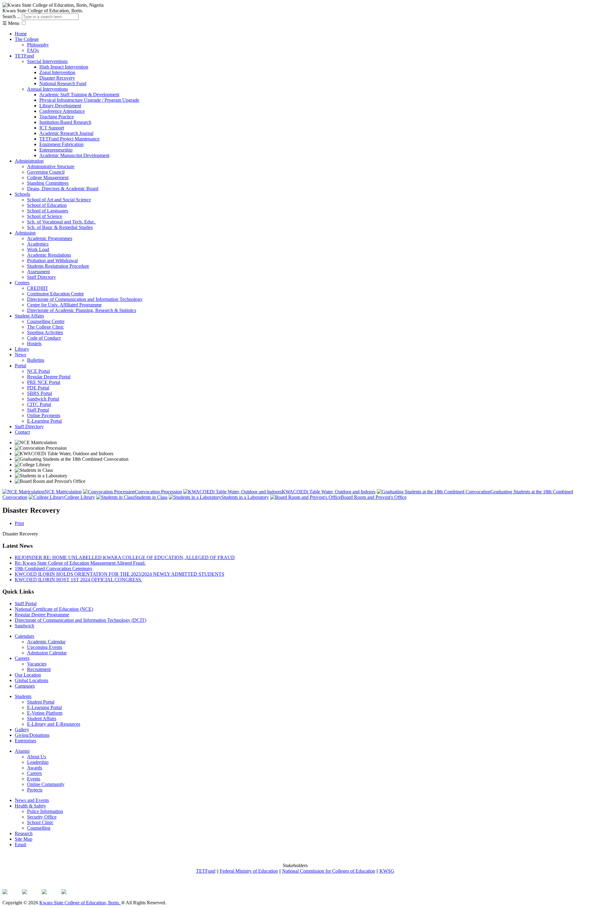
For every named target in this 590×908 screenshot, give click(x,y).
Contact (22, 432)
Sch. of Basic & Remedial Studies (60, 227)
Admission (25, 232)
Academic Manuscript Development (74, 155)
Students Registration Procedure (58, 266)
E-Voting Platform (44, 713)
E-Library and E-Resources (53, 724)
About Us (36, 756)
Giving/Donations (32, 735)
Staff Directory (41, 277)
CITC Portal (39, 404)
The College (27, 39)
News (20, 354)
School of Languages (47, 210)
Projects (34, 789)
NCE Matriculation (63, 491)
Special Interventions (47, 61)
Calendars (24, 636)
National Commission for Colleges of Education (328, 871)
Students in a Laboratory (245, 497)
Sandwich (24, 625)
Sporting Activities (45, 332)
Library (22, 349)
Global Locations (31, 680)
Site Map (23, 839)
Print (19, 523)
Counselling (38, 828)
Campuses (25, 686)
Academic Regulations (49, 255)
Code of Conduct (44, 338)
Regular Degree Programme (42, 614)
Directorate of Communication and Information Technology (85, 299)
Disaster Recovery (57, 78)
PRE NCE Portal (43, 382)
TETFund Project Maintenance (69, 138)
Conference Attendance (62, 111)
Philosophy (38, 44)
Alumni (22, 751)
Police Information (45, 811)
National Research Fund (62, 83)
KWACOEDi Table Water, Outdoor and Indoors (329, 491)
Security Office (42, 816)
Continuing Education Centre (55, 293)
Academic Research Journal (66, 133)
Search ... (11, 16)
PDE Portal (38, 387)
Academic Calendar (46, 641)
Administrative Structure (50, 166)
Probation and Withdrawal (52, 260)
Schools (22, 194)
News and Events (32, 800)
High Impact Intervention (63, 66)
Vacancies (36, 663)
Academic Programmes (49, 238)
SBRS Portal (39, 393)
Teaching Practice (56, 116)
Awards (34, 767)
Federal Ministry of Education (249, 871)
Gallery (22, 729)
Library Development (60, 105)
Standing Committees (48, 183)
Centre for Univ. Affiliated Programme (64, 304)
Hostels (34, 343)
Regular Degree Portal (48, 376)
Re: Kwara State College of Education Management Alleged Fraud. (80, 563)
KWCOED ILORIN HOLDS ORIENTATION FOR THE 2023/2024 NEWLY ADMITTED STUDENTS (119, 574)
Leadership (38, 762)
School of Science (44, 216)
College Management (48, 177)
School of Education (47, 205)
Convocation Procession (158, 491)
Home (21, 33)
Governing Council (46, 172)
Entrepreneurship (56, 149)
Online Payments (43, 415)
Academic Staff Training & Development (79, 94)
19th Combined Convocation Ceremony (53, 568)
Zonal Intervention (57, 72)
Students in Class (150, 497)
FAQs (33, 50)
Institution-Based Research (65, 122)
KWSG (387, 871)
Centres (22, 282)
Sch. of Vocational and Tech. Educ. (61, 221)
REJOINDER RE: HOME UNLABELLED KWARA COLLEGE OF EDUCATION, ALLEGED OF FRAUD (125, 557)
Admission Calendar (47, 652)
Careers (22, 658)
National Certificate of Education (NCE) (54, 609)
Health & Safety (30, 805)
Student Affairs (29, 315)
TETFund (24, 55)
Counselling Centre (46, 321)
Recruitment (39, 669)
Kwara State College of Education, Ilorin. (80, 902)
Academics (38, 244)
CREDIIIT (37, 288)
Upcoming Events (44, 647)
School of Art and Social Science (59, 199)
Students (23, 696)
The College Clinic (45, 327)
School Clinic (40, 822)
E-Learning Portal (44, 421)
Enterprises (25, 740)
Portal (20, 365)
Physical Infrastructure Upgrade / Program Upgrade (89, 100)
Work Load (38, 249)
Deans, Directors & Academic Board (62, 188)
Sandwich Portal (43, 398)
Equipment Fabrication (61, 144)
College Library (79, 497)
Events (33, 778)
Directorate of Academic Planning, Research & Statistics (81, 310)
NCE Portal (38, 371)
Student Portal (40, 702)
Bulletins (35, 360)
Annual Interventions (47, 89)
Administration (29, 161)
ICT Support (51, 127)
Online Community (46, 784)
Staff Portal (38, 410)
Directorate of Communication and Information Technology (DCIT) (80, 620)
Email (20, 844)
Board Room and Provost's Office (374, 497)
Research (24, 833)
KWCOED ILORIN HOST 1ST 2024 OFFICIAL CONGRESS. (78, 579)
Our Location (28, 674)
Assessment (38, 271)
